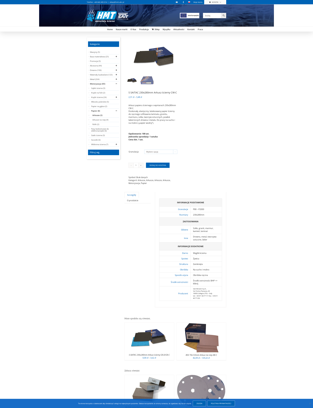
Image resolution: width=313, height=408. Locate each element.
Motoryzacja (134, 183)
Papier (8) (95, 111)
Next (171, 56)
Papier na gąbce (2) (99, 106)
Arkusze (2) (97, 115)
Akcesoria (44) (96, 65)
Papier (144, 183)
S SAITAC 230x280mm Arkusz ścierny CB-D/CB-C (149, 355)
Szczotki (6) (96, 140)
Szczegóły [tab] (131, 195)
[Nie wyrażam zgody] (310, 403)
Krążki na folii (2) (98, 92)
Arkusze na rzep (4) (100, 120)
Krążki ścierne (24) (98, 97)
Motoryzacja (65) (97, 84)
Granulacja (134, 151)
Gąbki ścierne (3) (98, 88)
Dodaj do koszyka (158, 165)
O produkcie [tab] (132, 200)
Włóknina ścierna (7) (99, 144)
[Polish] (189, 2)
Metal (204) (94, 79)
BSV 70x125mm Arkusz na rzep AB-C (201, 355)
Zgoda (199, 403)
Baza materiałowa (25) (99, 56)
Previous (126, 56)
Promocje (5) (95, 61)
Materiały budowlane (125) (101, 74)
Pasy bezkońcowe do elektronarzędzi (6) (100, 130)
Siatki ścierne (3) (98, 135)
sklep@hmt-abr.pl (117, 2)
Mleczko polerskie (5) (100, 102)
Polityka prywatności (221, 403)
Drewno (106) (95, 70)
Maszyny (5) (95, 52)
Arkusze (141, 180)
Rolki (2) (95, 124)
